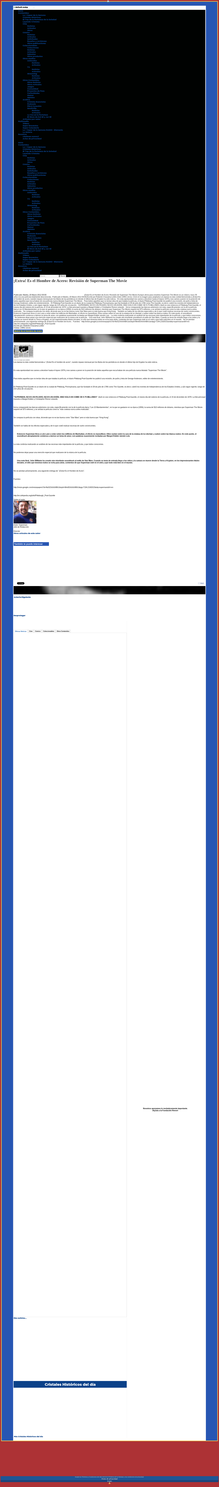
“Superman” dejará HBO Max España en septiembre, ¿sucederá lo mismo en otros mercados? (57, 1064)
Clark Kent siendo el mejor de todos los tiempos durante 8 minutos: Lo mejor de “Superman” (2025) (61, 989)
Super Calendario (31, 128)
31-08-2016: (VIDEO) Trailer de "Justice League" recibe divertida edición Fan (71, 1427)
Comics (37, 631)
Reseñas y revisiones (37, 41)
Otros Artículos (34, 84)
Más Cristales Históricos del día (28, 1436)
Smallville (31, 108)
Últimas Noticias (20, 631)
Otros (30, 30)
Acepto (109, 1481)
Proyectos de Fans (35, 91)
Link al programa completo (178, 870)
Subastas (31, 54)
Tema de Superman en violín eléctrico (140, 555)
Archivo (26, 100)
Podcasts (31, 104)
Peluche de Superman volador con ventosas (34, 1255)
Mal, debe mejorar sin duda (141, 761)
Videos (26, 123)
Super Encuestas (30, 126)
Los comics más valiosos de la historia (31, 555)
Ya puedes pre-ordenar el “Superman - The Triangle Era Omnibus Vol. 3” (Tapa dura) (54, 721)
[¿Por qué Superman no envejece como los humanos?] (106, 552)
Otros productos (35, 56)
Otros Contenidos (31, 80)
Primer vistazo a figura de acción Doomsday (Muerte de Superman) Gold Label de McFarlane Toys (60, 950)
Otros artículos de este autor (27, 533)
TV (28, 67)
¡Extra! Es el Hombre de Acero (28, 331)
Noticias (31, 26)
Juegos (30, 87)
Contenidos (23, 13)
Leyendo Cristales (31, 22)
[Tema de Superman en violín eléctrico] (142, 552)
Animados (32, 61)
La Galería (27, 132)
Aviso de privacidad (32, 139)
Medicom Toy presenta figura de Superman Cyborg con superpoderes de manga (51, 1292)
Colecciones (33, 48)
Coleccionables (30, 45)
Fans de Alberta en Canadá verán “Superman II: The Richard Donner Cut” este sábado (54, 796)
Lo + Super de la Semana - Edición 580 (32, 1178)
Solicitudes (32, 39)
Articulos (31, 37)
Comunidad (32, 89)
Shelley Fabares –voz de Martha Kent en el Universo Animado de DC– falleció (50, 871)
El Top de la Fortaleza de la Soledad (39, 19)
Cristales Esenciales (36, 102)
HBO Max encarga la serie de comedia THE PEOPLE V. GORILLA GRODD (47, 684)
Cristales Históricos (32, 17)
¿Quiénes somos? (31, 136)
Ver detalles (133, 770)
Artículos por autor (32, 119)
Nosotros (22, 134)
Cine (25, 24)
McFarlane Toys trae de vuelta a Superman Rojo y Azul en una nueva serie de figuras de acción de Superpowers (66, 1218)
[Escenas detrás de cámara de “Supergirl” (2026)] (69, 552)
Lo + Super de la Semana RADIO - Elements (43, 130)
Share (202, 583)
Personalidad (171, 877)
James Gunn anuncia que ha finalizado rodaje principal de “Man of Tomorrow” (50, 759)
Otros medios (29, 58)
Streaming (32, 74)
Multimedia (23, 121)
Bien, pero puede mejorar (140, 756)
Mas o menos (135, 759)
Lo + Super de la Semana (34, 15)
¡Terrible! (134, 764)
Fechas (168, 879)
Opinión (31, 97)
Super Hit (169, 874)
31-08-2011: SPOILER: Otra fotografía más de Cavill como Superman (66, 1415)
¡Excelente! (135, 753)
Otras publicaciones (36, 43)
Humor (30, 95)
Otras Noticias (34, 82)
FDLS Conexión (34, 106)
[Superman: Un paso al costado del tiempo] (179, 552)
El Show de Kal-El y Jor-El (39, 117)
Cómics (26, 32)
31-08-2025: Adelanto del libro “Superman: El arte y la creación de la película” (71, 1403)
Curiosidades (33, 93)
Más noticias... (20, 1318)
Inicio (20, 11)
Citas (167, 881)
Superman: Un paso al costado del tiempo (178, 555)
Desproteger (19, 615)
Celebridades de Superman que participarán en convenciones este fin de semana (52, 833)
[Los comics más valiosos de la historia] (32, 552)
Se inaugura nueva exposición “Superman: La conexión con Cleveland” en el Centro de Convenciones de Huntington (68, 1103)
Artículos (31, 28)
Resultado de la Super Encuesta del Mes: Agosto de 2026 (41, 647)
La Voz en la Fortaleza (37, 115)
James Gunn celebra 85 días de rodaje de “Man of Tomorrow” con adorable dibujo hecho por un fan (60, 1027)
